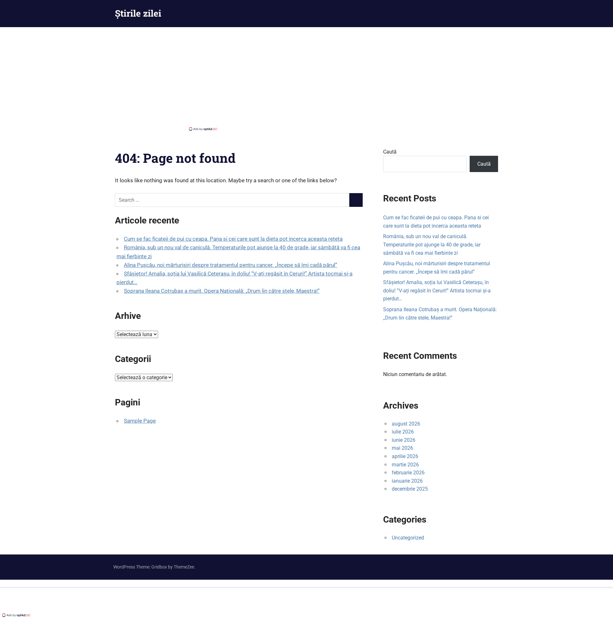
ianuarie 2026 (407, 481)
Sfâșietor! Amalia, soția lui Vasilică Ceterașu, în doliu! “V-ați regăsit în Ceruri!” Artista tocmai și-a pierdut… (437, 290)
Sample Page (140, 421)
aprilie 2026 (405, 456)
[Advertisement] (306, 78)
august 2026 (406, 424)
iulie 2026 (403, 432)
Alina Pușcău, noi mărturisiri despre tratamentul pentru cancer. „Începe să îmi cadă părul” (230, 265)
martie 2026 (405, 465)
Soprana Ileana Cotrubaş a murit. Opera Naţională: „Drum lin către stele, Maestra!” (222, 291)
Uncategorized (408, 538)
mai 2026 (402, 448)
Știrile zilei (138, 13)
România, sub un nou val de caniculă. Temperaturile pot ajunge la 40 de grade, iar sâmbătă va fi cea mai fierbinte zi (432, 244)
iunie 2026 (403, 440)
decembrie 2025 (410, 489)
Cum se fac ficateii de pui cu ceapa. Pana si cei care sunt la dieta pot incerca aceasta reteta (233, 239)
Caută (390, 152)
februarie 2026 (408, 473)
